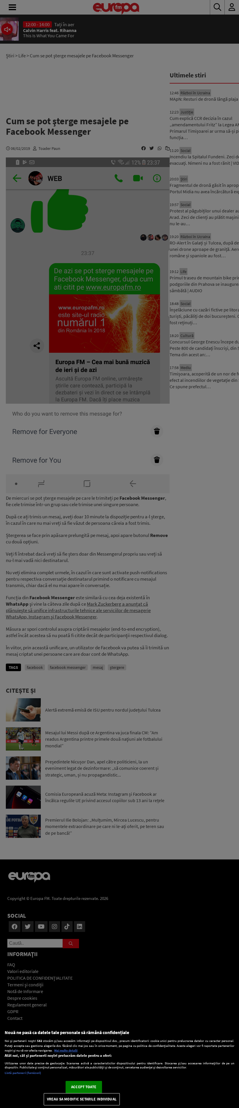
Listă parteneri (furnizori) (23, 1073)
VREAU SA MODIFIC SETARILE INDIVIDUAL (82, 1099)
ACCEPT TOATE (83, 1086)
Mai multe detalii (66, 1050)
